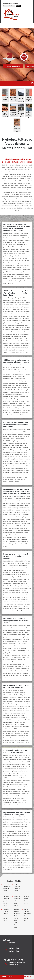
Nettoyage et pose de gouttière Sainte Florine (6, 901)
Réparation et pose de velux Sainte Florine (17, 901)
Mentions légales (26, 976)
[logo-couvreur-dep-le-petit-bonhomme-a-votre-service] (11, 14)
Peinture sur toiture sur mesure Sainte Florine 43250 (27, 914)
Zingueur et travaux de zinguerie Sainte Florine (17, 888)
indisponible (8, 1)
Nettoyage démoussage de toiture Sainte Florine (7, 888)
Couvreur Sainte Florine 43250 (27, 900)
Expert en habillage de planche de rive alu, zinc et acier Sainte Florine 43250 (17, 918)
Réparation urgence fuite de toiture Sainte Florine (6, 914)
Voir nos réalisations (13, 66)
